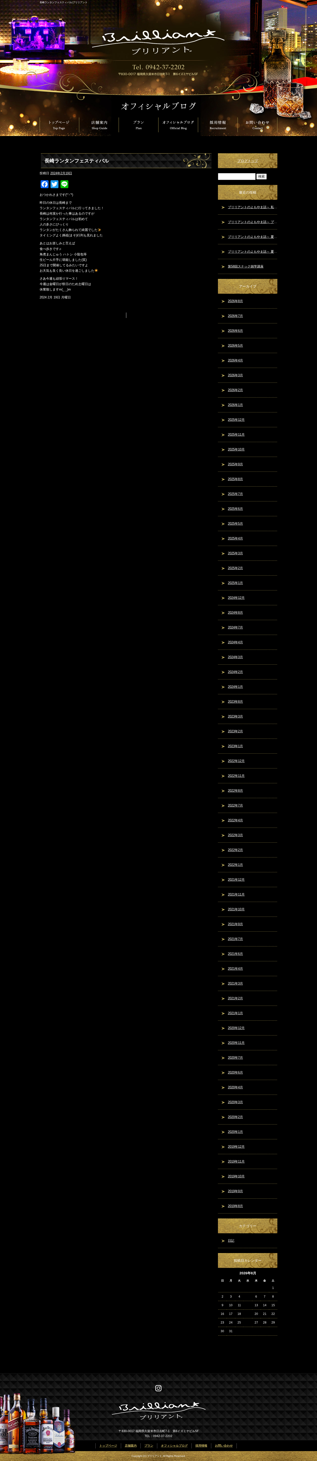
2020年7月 (235, 1057)
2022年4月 (235, 820)
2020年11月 (236, 1043)
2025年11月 (236, 434)
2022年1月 (235, 865)
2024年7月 (235, 627)
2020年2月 (235, 1117)
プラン (138, 124)
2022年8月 (235, 790)
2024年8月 (235, 612)
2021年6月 (235, 954)
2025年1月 (235, 583)
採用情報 (218, 124)
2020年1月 (235, 1132)
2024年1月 (235, 687)
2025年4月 (235, 538)
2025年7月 (235, 494)
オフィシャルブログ (178, 124)
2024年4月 (235, 642)
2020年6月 (235, 1072)
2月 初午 (115, 315)
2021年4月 (235, 968)
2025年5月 (235, 523)
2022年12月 (236, 761)
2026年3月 (235, 375)
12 (247, 1305)
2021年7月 (235, 939)
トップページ (59, 124)
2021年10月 (236, 909)
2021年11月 (236, 894)
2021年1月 (235, 1013)
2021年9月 (235, 924)
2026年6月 (235, 331)
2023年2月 (235, 731)
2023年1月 (235, 746)
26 (247, 1322)
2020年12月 (236, 1028)
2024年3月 (235, 657)
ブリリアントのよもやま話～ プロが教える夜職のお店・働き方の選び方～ (252, 222)
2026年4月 (235, 360)
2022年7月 (235, 805)
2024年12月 (236, 598)
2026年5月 (235, 345)
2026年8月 (235, 301)
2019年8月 (235, 1206)
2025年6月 (235, 509)
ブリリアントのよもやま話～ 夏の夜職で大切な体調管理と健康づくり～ (252, 251)
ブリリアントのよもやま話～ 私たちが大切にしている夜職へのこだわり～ (252, 207)
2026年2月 (235, 390)
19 (247, 1314)
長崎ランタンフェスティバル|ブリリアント (63, 2)
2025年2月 (235, 568)
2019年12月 (236, 1146)
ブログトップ (247, 161)
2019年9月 (235, 1191)
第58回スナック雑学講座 (246, 266)
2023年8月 (235, 701)
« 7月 (221, 1339)
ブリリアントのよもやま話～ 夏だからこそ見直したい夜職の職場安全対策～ (252, 237)
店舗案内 (99, 124)
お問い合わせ (257, 124)
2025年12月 (236, 420)
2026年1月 (235, 405)
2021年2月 (235, 998)
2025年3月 (235, 553)
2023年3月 (235, 716)
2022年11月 (236, 776)
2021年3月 (235, 983)
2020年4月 (235, 1087)
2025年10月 (236, 449)
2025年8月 (235, 479)
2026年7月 (235, 316)
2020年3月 (235, 1102)
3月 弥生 (137, 315)
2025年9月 (235, 464)
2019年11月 (236, 1161)
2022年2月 (235, 850)
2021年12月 (236, 879)
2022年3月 (235, 835)
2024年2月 (235, 672)
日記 (231, 1240)
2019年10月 (236, 1176)
